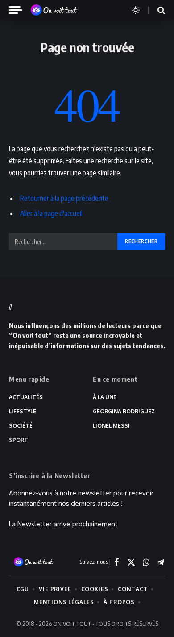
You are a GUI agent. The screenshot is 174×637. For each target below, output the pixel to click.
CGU (23, 589)
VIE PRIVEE (55, 589)
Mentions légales (64, 602)
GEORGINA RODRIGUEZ (124, 411)
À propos (119, 602)
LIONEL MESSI (111, 425)
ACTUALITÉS (26, 397)
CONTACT (133, 589)
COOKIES (94, 589)
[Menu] (19, 10)
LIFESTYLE (22, 411)
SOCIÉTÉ (21, 425)
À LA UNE (104, 397)
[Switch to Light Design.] (135, 10)
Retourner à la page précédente (64, 198)
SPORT (18, 440)
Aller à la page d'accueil (51, 213)
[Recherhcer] (155, 10)
